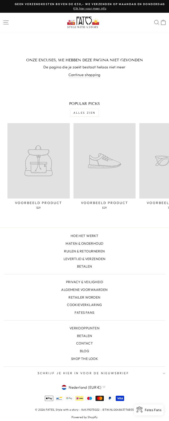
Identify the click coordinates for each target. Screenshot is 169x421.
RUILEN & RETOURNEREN (84, 251)
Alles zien (84, 112)
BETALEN (84, 266)
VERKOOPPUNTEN (84, 328)
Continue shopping (84, 74)
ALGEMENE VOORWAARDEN (84, 290)
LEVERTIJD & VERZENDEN (85, 259)
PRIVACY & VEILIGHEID (84, 282)
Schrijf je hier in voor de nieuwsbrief (83, 373)
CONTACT (84, 343)
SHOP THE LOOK (84, 359)
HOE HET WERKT (84, 236)
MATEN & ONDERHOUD (84, 243)
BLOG (84, 351)
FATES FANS (84, 312)
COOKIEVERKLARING (84, 305)
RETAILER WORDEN (84, 297)
